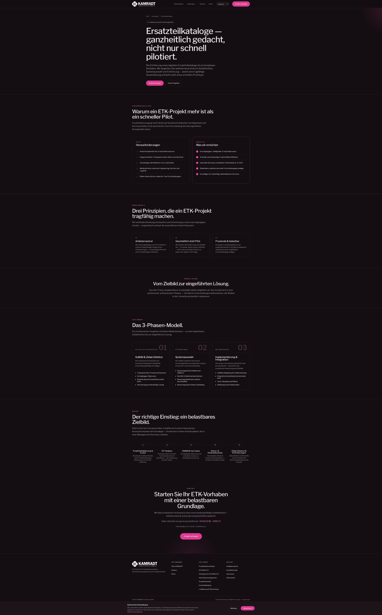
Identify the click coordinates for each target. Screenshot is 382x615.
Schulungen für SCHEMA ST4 (209, 574)
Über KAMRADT (177, 566)
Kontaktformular (231, 570)
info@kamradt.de (232, 566)
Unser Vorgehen (173, 83)
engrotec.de (246, 599)
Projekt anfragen (241, 4)
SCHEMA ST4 (204, 570)
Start (147, 16)
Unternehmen (178, 4)
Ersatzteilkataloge (205, 585)
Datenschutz (230, 578)
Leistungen (191, 4)
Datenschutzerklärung (134, 612)
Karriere (202, 4)
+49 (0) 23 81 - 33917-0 (210, 521)
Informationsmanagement (208, 578)
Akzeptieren (247, 608)
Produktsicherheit (205, 581)
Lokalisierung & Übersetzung (209, 589)
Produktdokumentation (207, 566)
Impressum (230, 574)
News (211, 4)
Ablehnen (233, 608)
